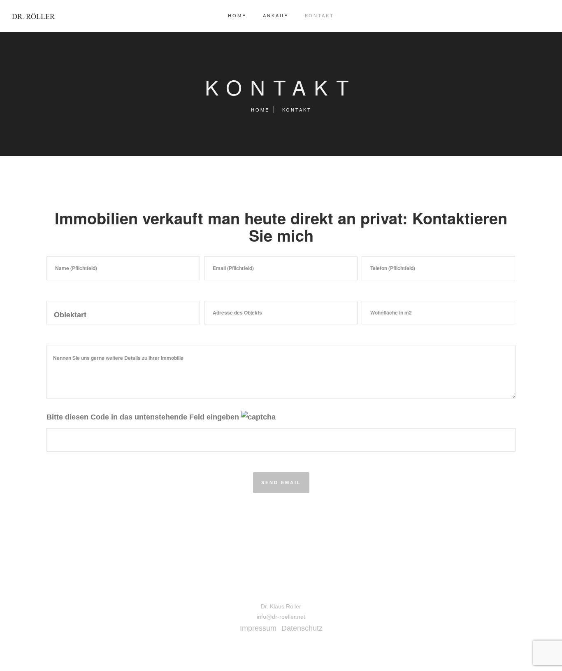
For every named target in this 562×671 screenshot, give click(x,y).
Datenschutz (302, 628)
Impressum (258, 628)
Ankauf (275, 15)
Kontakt (319, 15)
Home (237, 15)
